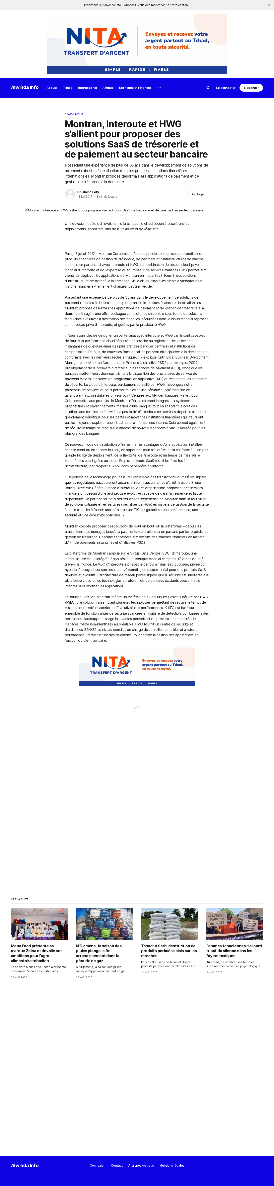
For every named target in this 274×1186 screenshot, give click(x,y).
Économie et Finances (135, 88)
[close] (269, 5)
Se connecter (225, 88)
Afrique (108, 88)
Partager (198, 194)
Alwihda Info (25, 87)
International (87, 88)
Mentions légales (171, 1165)
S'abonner (251, 88)
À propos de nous (141, 1165)
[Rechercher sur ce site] (208, 88)
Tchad (68, 88)
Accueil (52, 88)
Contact (117, 1165)
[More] (159, 88)
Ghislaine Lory (88, 192)
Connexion (97, 1165)
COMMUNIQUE (74, 114)
